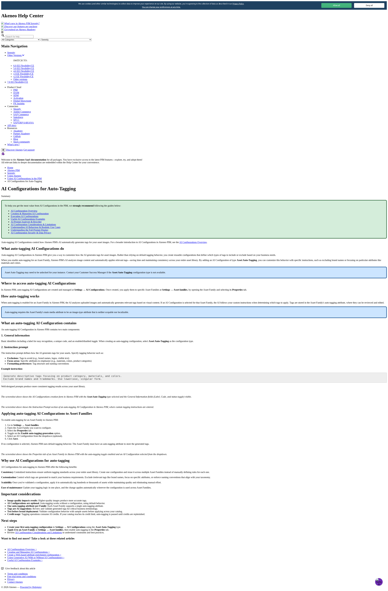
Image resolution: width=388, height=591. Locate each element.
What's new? (13, 144)
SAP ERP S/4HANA (23, 122)
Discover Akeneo (14, 150)
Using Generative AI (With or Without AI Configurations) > (35, 557)
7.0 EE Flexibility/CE (17, 82)
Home (10, 167)
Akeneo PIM (13, 170)
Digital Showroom (22, 101)
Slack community (21, 142)
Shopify (17, 109)
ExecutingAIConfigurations (24, 216)
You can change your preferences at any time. (161, 7)
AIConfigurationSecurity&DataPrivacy (31, 232)
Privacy (11, 579)
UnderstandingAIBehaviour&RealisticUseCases (35, 227)
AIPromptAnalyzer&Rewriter (26, 221)
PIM (15, 90)
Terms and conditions (17, 573)
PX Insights (19, 103)
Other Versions (14, 55)
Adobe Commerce (22, 111)
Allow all (336, 5)
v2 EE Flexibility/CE (23, 76)
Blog (15, 139)
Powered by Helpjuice (31, 587)
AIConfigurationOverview (24, 211)
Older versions (20, 79)
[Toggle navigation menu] (3, 150)
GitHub (17, 136)
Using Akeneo (14, 175)
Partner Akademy (21, 133)
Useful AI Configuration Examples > (25, 560)
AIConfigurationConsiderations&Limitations (33, 224)
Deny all (369, 5)
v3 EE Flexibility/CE (23, 74)
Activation (18, 98)
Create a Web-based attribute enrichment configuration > (34, 555)
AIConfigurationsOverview (193, 242)
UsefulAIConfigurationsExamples (28, 219)
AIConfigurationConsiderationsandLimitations (38, 532)
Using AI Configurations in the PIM (24, 178)
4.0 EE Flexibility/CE (23, 71)
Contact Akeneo (15, 582)
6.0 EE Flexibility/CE (23, 65)
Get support (29, 150)
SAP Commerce (21, 114)
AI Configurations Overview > (22, 549)
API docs (11, 125)
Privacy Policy (238, 3)
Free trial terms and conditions (21, 576)
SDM (16, 95)
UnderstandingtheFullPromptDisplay (29, 230)
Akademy (18, 131)
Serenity (11, 52)
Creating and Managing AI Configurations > (28, 552)
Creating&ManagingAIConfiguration (30, 213)
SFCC (16, 120)
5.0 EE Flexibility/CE (23, 68)
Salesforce (18, 117)
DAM (16, 92)
